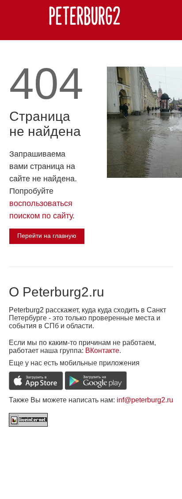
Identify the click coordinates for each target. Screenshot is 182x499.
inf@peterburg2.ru (145, 400)
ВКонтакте (102, 350)
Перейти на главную (46, 235)
